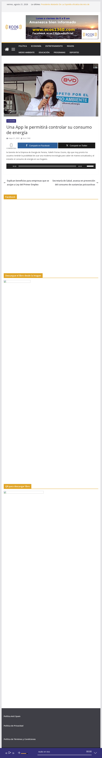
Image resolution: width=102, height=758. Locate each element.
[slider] (90, 166)
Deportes (74, 52)
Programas (59, 52)
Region (70, 46)
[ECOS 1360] (7, 49)
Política (23, 46)
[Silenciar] (84, 166)
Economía (36, 46)
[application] (51, 166)
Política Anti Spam (12, 716)
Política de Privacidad (13, 725)
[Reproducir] (9, 166)
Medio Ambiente (27, 52)
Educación (44, 52)
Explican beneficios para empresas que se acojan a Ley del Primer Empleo (28, 182)
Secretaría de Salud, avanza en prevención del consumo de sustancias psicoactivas (73, 182)
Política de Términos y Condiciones (20, 739)
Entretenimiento (54, 46)
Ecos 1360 (26, 138)
